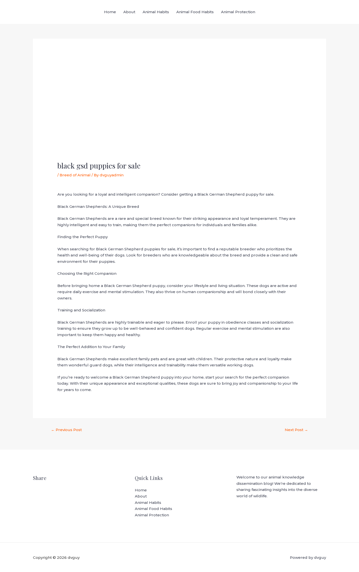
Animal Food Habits (195, 12)
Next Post (296, 429)
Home (110, 12)
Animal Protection (238, 12)
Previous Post (66, 429)
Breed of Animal (75, 175)
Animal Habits (156, 12)
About (129, 12)
